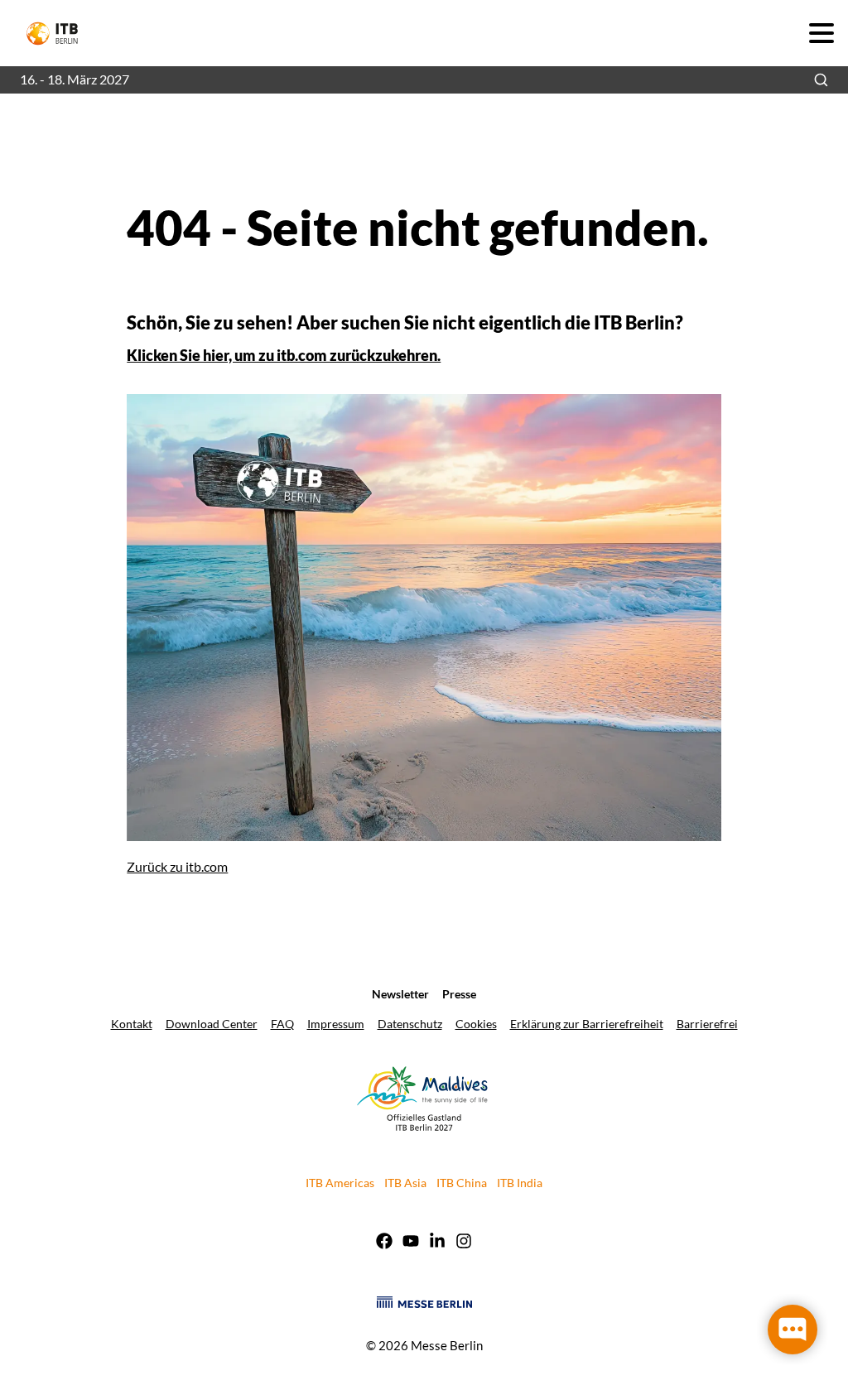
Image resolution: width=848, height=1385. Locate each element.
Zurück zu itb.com (177, 866)
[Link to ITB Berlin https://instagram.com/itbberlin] (463, 1243)
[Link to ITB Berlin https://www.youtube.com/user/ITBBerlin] (410, 1243)
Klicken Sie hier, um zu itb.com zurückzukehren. (284, 355)
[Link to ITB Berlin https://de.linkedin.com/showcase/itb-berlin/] (437, 1243)
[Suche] (821, 80)
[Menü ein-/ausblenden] (821, 32)
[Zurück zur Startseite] (59, 33)
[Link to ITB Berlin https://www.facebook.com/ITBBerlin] (384, 1243)
